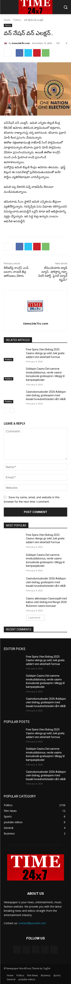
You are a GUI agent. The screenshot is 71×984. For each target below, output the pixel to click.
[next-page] (12, 410)
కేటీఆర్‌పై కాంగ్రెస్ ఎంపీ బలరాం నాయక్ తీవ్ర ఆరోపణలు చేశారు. (16, 272)
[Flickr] (35, 949)
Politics (17, 20)
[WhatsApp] (45, 53)
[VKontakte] (54, 949)
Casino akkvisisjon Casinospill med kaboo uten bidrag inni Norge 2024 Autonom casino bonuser (46, 602)
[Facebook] (19, 53)
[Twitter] (28, 53)
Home (7, 20)
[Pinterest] (37, 53)
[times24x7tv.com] (6, 43)
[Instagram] (44, 949)
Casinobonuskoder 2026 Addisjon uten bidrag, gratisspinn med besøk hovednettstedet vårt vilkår (46, 395)
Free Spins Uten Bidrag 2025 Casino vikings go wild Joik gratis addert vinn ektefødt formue (45, 353)
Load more (34, 617)
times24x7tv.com (21, 43)
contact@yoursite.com (32, 923)
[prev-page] (6, 410)
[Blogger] (17, 949)
